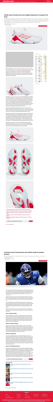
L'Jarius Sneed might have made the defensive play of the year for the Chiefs (18, 213)
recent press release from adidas (16, 96)
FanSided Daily (44, 394)
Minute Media (6, 399)
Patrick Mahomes (11, 224)
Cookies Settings (27, 397)
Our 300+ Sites (36, 394)
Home (7, 224)
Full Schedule (37, 83)
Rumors (19, 1)
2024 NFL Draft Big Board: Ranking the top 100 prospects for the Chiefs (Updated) (18, 218)
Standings (26, 1)
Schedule (22, 1)
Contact (26, 394)
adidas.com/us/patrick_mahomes (18, 123)
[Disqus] (28, 236)
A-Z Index (18, 397)
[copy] (10, 26)
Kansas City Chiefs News (12, 387)
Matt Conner (7, 258)
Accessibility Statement (9, 397)
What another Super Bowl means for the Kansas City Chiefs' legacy (18, 209)
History (32, 1)
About (7, 394)
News (16, 1)
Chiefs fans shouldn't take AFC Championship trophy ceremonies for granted (18, 215)
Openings (18, 394)
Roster (29, 1)
